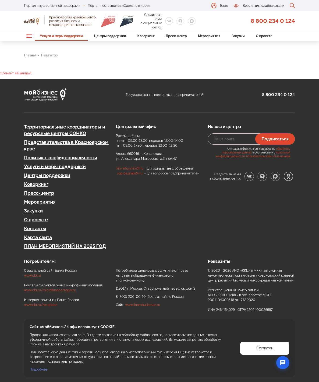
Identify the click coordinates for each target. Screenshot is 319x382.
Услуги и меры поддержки (55, 166)
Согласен (264, 348)
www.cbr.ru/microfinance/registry (50, 290)
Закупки (33, 211)
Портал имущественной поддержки (52, 5)
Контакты (35, 228)
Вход (224, 5)
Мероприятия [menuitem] (209, 36)
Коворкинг (36, 184)
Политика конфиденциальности (60, 157)
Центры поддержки (47, 175)
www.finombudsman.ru (142, 305)
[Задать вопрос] (282, 362)
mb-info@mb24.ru (129, 168)
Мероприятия (40, 202)
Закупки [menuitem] (238, 36)
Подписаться (275, 138)
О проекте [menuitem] (264, 36)
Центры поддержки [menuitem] (110, 36)
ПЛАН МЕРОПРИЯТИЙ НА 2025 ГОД (65, 246)
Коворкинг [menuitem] (146, 36)
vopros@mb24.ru (129, 173)
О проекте (36, 219)
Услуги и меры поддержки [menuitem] (61, 36)
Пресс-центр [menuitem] (176, 36)
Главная (30, 55)
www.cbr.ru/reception (40, 305)
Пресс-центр (39, 193)
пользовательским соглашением (268, 156)
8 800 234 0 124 (273, 20)
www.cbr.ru (32, 275)
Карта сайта (38, 237)
